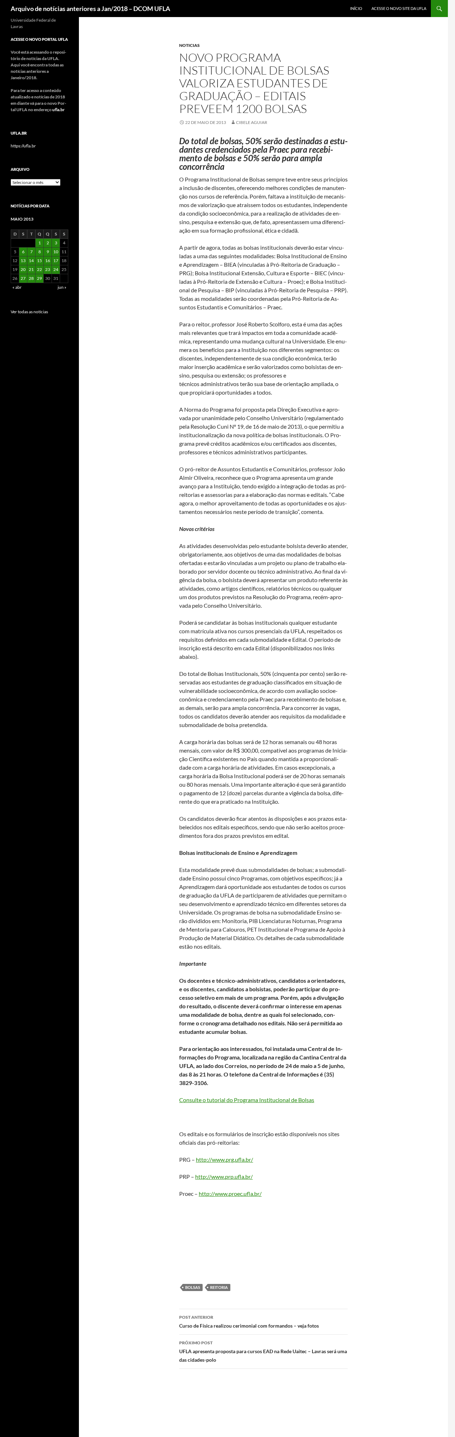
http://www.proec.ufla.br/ (230, 1193)
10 (55, 251)
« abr (17, 287)
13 (23, 260)
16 (47, 260)
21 (31, 269)
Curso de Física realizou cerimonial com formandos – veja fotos (249, 1321)
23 (47, 269)
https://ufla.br (23, 145)
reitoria (219, 1287)
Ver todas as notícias (29, 311)
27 (23, 278)
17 (55, 260)
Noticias (189, 45)
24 (55, 269)
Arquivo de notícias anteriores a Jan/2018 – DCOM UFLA (90, 8)
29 (39, 278)
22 (39, 269)
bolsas (192, 1287)
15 (39, 260)
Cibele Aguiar (251, 122)
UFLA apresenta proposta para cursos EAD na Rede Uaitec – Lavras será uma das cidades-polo (263, 1351)
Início (356, 8)
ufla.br (58, 109)
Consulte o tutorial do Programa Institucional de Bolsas (246, 1099)
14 (31, 260)
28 (31, 278)
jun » (62, 287)
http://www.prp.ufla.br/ (224, 1176)
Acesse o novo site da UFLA (398, 8)
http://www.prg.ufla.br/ (224, 1159)
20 (23, 269)
